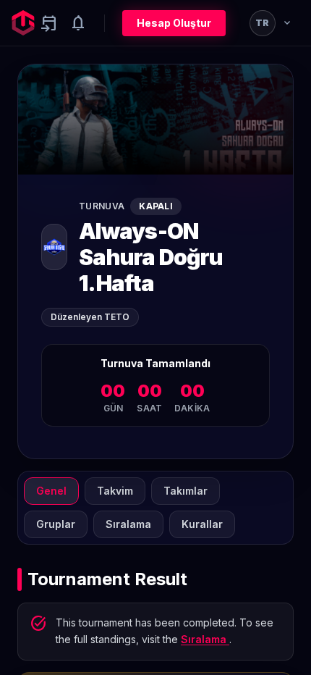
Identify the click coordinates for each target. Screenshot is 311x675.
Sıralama (128, 524)
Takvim (115, 491)
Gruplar (55, 524)
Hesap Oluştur (174, 23)
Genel (51, 491)
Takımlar (185, 491)
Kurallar (202, 524)
